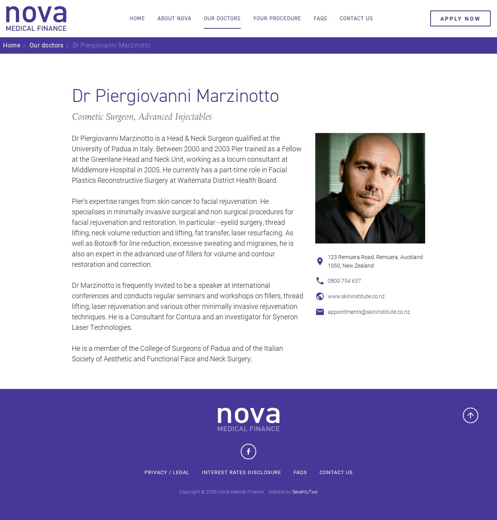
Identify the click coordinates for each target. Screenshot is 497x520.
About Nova (174, 18)
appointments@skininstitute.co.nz (369, 311)
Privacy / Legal (166, 472)
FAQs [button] (320, 18)
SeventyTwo (305, 491)
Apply (460, 18)
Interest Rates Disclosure (241, 472)
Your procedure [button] (277, 18)
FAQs (300, 472)
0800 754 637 (344, 280)
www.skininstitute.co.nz (356, 296)
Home (137, 18)
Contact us (356, 18)
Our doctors (222, 18)
